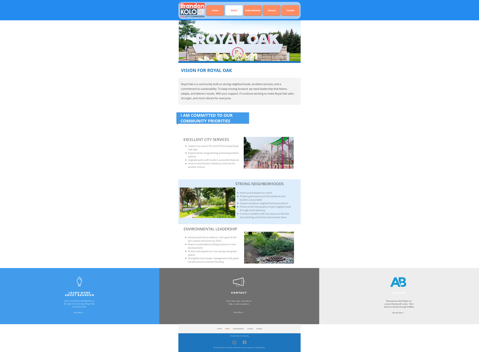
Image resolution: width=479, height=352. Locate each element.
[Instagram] (234, 342)
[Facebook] (244, 342)
